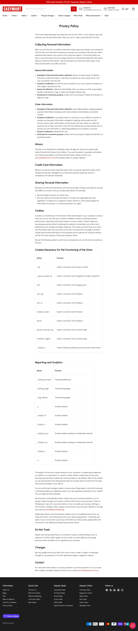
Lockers (34, 16)
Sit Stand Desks (59, 593)
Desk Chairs (84, 596)
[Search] (74, 8)
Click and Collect (34, 599)
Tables (24, 16)
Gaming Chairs (85, 590)
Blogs (4, 593)
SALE (107, 16)
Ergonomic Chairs (86, 593)
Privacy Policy (7, 605)
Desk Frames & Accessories (63, 605)
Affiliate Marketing (34, 596)
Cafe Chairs (84, 602)
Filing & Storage (47, 16)
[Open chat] (132, 625)
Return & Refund (8, 599)
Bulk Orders (32, 602)
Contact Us (32, 590)
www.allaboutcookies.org (54, 510)
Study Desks (58, 596)
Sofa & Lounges (64, 16)
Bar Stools (83, 599)
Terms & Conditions (9, 602)
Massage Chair (85, 605)
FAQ (4, 596)
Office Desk (58, 602)
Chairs (14, 16)
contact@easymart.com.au (45, 158)
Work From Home (34, 593)
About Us (6, 590)
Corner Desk (58, 599)
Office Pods (78, 16)
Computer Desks (59, 590)
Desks (5, 16)
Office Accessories (93, 16)
